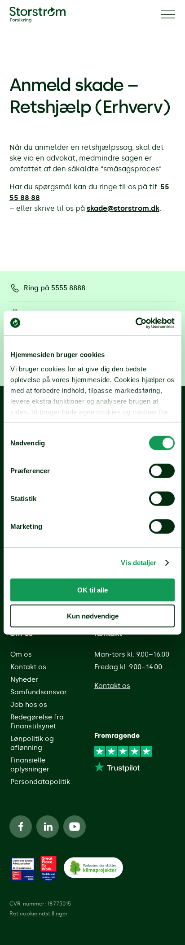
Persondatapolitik (40, 782)
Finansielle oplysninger (29, 764)
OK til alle (92, 589)
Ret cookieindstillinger (38, 913)
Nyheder (24, 679)
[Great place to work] (22, 869)
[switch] (162, 470)
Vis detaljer (138, 562)
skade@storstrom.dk (123, 208)
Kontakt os (28, 667)
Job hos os (28, 705)
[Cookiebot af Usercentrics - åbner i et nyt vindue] (135, 323)
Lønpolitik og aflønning (32, 743)
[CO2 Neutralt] (93, 869)
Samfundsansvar (38, 692)
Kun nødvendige (93, 616)
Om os (21, 654)
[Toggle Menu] (168, 14)
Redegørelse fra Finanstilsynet (37, 721)
